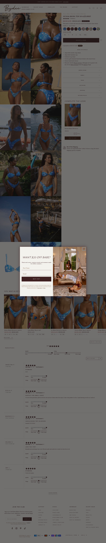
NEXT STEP (36, 279)
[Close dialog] (84, 248)
